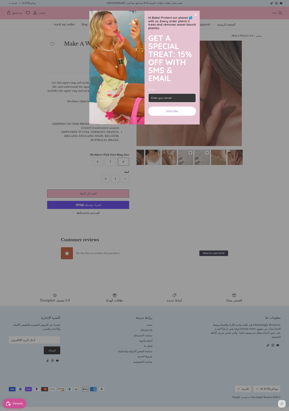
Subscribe (172, 111)
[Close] (196, 15)
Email (151, 89)
